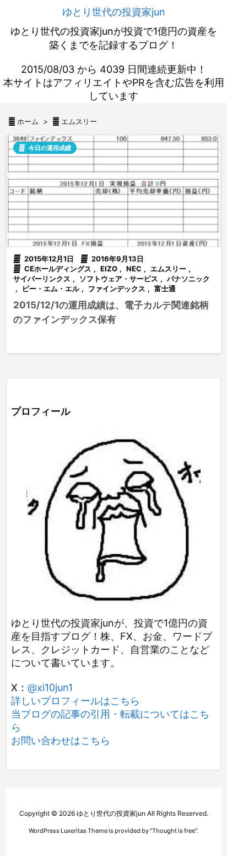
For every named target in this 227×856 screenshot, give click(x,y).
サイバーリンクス (42, 278)
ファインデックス (116, 288)
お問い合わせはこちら (60, 740)
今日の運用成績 (50, 148)
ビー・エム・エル (50, 288)
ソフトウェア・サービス (118, 278)
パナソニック (188, 278)
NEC (134, 268)
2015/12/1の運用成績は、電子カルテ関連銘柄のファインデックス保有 (111, 312)
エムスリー (168, 268)
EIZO (108, 268)
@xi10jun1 (50, 687)
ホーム (28, 121)
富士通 (165, 288)
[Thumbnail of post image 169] (113, 191)
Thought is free (173, 830)
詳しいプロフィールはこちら (75, 701)
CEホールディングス (57, 268)
